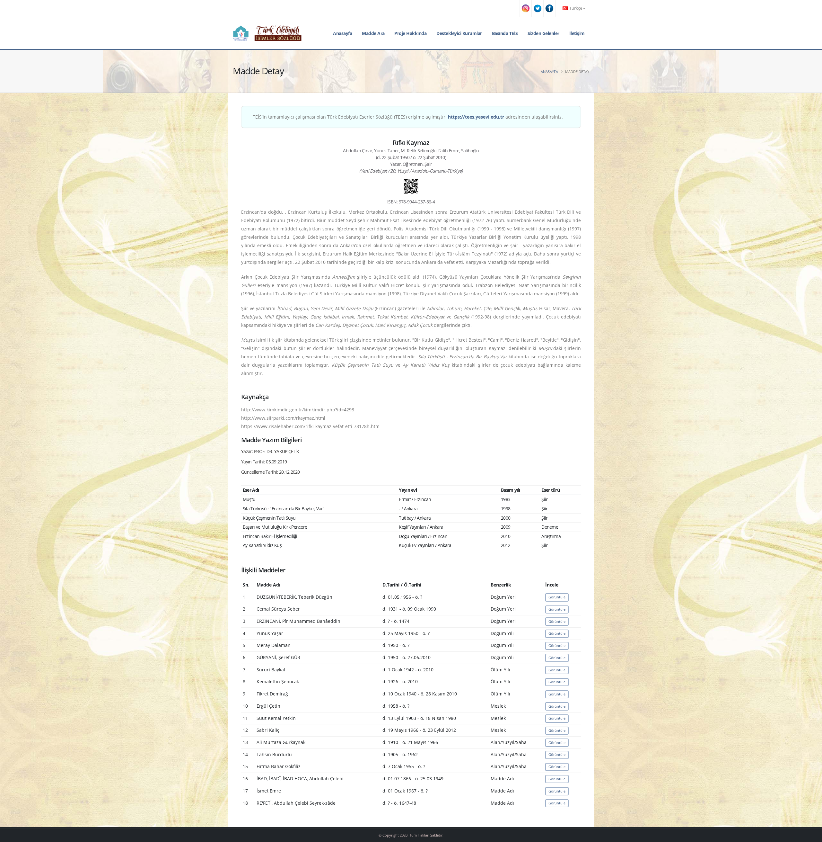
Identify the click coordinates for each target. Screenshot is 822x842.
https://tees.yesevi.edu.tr (476, 117)
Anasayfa (342, 33)
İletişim (577, 33)
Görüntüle (556, 597)
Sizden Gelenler (543, 33)
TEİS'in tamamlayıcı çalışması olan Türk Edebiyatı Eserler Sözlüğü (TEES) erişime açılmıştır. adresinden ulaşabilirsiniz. (408, 117)
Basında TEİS (505, 33)
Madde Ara (373, 33)
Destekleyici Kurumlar (459, 33)
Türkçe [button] (575, 8)
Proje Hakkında (410, 33)
